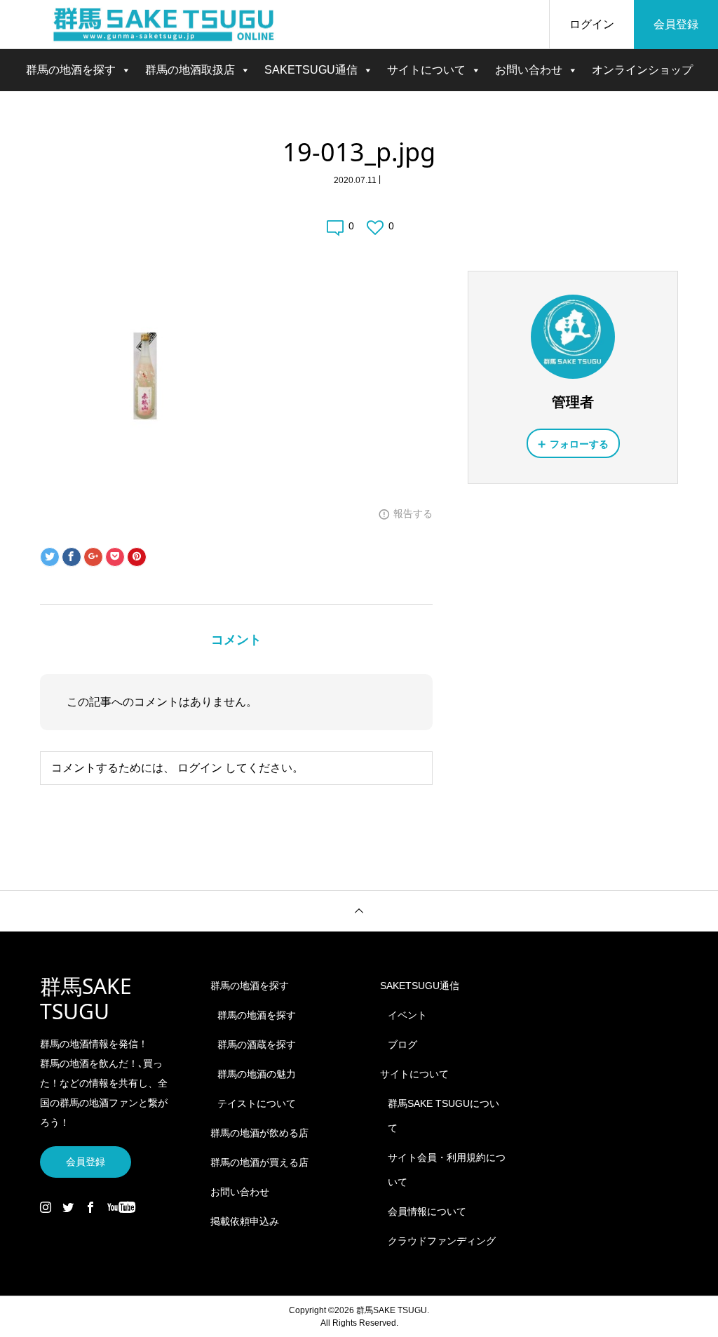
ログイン (591, 24)
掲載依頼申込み (244, 1221)
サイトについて (426, 70)
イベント (407, 1015)
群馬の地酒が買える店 (259, 1162)
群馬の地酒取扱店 (190, 70)
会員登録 (675, 24)
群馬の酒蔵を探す (256, 1044)
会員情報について (427, 1211)
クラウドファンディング (442, 1241)
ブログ (402, 1044)
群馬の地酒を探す (71, 70)
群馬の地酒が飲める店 (259, 1132)
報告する (413, 513)
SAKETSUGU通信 (311, 70)
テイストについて (256, 1103)
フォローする (579, 444)
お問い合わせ (528, 70)
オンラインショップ (642, 70)
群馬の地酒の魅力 (256, 1074)
